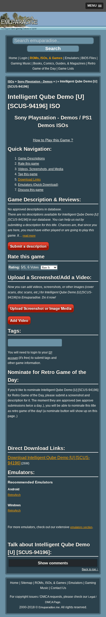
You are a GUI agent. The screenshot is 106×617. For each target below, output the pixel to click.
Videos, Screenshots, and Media (40, 169)
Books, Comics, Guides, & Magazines (59, 63)
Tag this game (28, 174)
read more (29, 235)
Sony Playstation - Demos (34, 81)
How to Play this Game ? (53, 140)
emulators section (81, 527)
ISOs (11, 81)
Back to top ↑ (90, 569)
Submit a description (28, 246)
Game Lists (66, 68)
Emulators (72, 58)
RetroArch (14, 494)
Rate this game (28, 163)
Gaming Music (21, 63)
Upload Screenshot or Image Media (41, 308)
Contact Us (58, 588)
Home (13, 58)
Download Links (29, 179)
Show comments (53, 563)
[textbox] (30, 343)
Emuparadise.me (49, 607)
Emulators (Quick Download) (38, 184)
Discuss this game (30, 190)
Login (24, 58)
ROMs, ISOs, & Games (46, 58)
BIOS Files (88, 58)
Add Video (19, 320)
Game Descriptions (31, 158)
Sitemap (26, 583)
